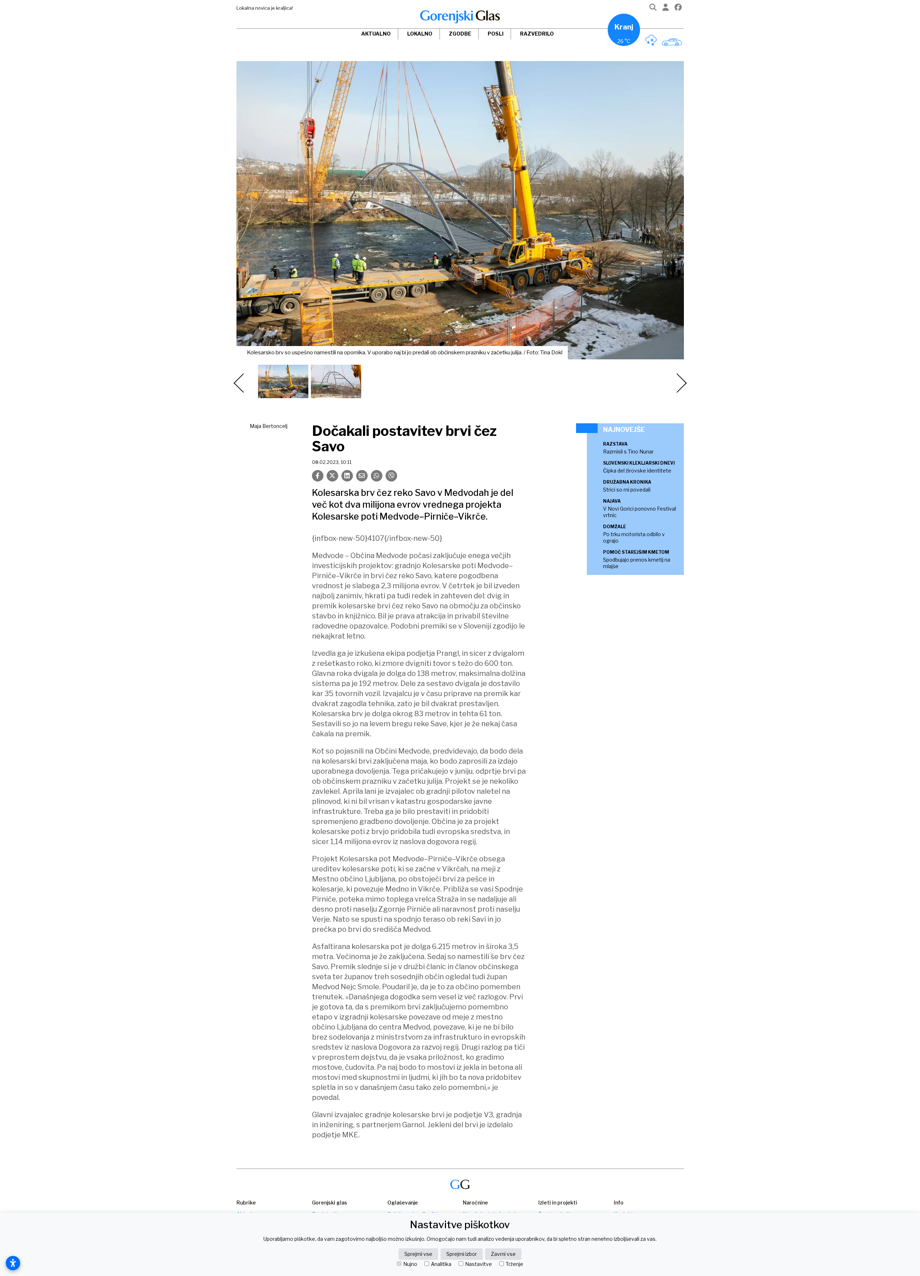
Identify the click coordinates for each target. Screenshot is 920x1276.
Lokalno (419, 34)
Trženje (514, 1264)
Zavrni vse (503, 1254)
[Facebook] (678, 9)
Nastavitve (478, 1264)
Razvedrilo (537, 34)
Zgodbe (460, 34)
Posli (495, 34)
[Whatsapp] (376, 476)
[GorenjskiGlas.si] (460, 16)
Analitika (441, 1264)
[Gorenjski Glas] (460, 1184)
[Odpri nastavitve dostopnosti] (13, 1263)
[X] (332, 476)
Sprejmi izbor (461, 1254)
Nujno (410, 1264)
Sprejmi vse (418, 1254)
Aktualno (376, 34)
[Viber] (391, 476)
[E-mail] (362, 476)
